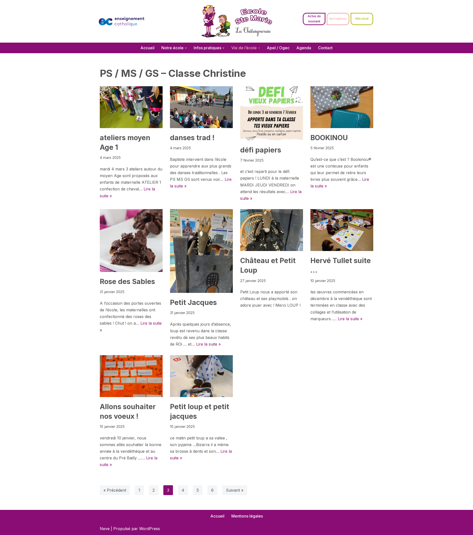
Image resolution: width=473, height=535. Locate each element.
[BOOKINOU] (341, 107)
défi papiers (260, 150)
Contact (325, 47)
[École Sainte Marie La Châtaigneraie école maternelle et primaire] (236, 21)
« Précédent (114, 490)
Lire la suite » (208, 344)
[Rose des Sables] (131, 240)
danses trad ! (192, 138)
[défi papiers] (271, 113)
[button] (186, 48)
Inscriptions (338, 18)
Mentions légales (247, 516)
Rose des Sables (127, 281)
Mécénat (362, 18)
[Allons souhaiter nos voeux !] (131, 376)
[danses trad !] (201, 107)
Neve (105, 528)
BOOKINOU (329, 138)
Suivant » (234, 490)
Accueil (147, 47)
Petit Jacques (193, 302)
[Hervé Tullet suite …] (341, 230)
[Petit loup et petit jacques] (201, 376)
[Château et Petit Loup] (271, 230)
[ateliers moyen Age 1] (131, 107)
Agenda (303, 47)
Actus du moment (314, 18)
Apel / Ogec (278, 47)
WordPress (149, 528)
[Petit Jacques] (201, 251)
